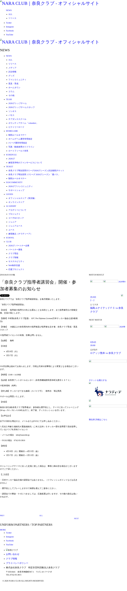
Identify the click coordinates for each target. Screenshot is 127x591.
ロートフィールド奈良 (18, 151)
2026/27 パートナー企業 (18, 246)
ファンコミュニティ (17, 80)
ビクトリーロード (16, 127)
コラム (11, 91)
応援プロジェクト (16, 269)
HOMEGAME (12, 131)
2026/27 (11, 159)
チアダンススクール (17, 119)
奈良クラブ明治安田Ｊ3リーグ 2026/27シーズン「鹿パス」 (34, 174)
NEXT (76, 518)
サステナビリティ (16, 261)
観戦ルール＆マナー (17, 135)
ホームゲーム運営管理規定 (20, 139)
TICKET (9, 167)
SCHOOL (10, 238)
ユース (11, 230)
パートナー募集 (15, 250)
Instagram (10, 27)
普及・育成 (13, 84)
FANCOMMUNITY (14, 182)
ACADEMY (11, 206)
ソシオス (12, 111)
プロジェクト (14, 214)
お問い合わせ (12, 554)
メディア (12, 68)
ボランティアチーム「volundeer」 (23, 123)
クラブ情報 (13, 257)
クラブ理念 (13, 253)
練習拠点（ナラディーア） (20, 234)
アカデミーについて (17, 210)
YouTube (9, 35)
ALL (10, 14)
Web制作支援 (14, 265)
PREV (2, 516)
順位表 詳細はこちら (98, 419)
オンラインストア (16, 202)
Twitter (9, 23)
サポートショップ (16, 190)
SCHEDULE (11, 155)
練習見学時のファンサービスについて (25, 163)
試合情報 (12, 72)
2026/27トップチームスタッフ (21, 107)
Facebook (10, 31)
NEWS (9, 10)
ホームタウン (14, 87)
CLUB (8, 242)
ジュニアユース (15, 226)
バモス (11, 115)
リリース (12, 18)
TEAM (9, 99)
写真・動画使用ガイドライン (21, 147)
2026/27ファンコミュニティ (20, 186)
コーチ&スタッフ (16, 218)
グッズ (11, 76)
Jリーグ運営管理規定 (17, 143)
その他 (11, 95)
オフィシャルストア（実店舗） (22, 198)
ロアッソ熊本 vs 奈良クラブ (105, 353)
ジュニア (12, 222)
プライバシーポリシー (17, 563)
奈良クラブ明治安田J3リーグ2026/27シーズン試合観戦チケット (36, 170)
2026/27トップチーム (17, 103)
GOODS (9, 194)
